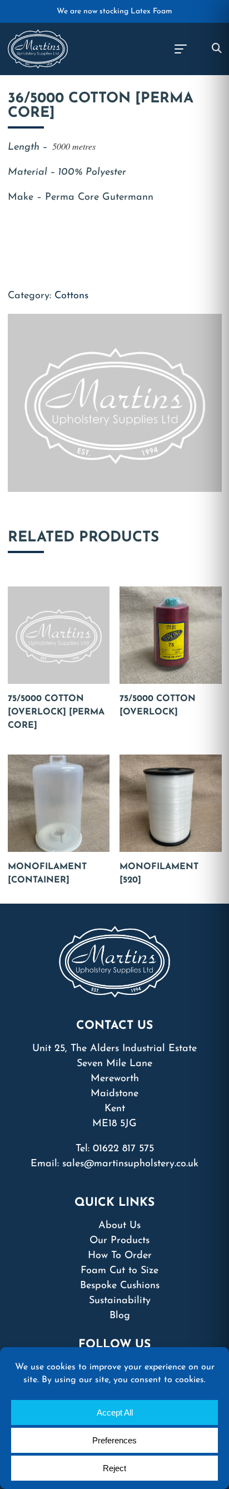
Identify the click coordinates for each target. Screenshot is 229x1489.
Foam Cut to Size (119, 1271)
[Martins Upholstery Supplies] (38, 48)
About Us (119, 1226)
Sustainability (120, 1301)
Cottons (71, 296)
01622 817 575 (123, 1149)
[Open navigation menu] (180, 49)
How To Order (120, 1256)
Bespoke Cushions (120, 1286)
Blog (119, 1316)
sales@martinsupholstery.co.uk (130, 1164)
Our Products (119, 1241)
